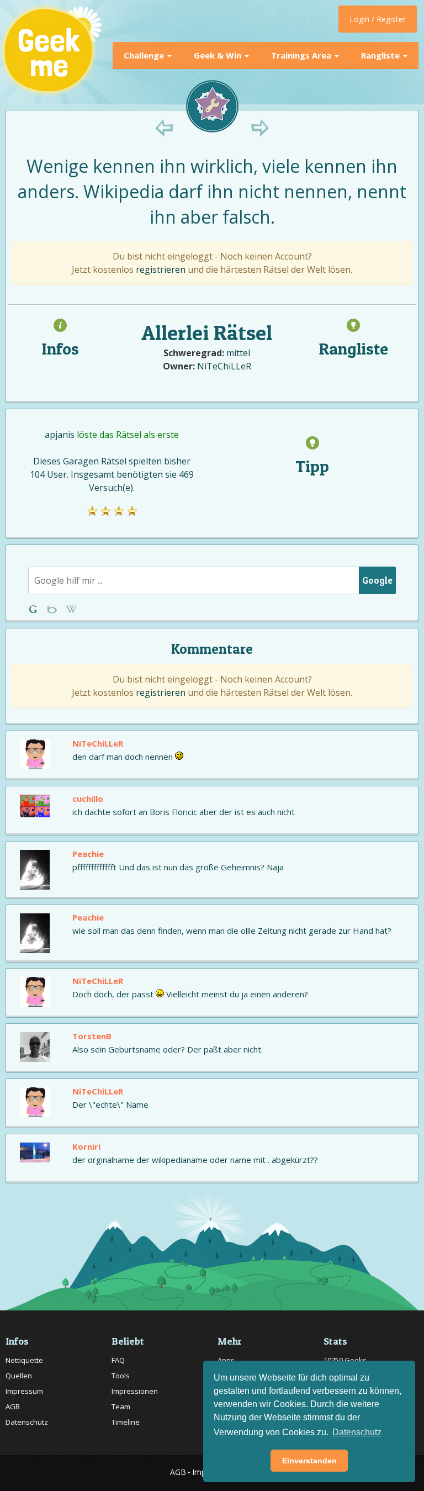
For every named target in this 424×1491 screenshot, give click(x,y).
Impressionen (135, 1391)
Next (260, 128)
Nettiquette (24, 1360)
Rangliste (381, 55)
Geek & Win (218, 55)
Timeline (126, 1422)
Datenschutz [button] (356, 1432)
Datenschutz (27, 1422)
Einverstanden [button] (309, 1460)
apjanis (60, 435)
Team (121, 1406)
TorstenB (92, 1035)
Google (377, 580)
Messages (71, 609)
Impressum (24, 1391)
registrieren (161, 269)
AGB (13, 1406)
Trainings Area (302, 55)
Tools (121, 1376)
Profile (53, 609)
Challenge (145, 55)
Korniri (86, 1146)
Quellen (19, 1376)
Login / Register (377, 19)
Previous (164, 128)
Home (35, 609)
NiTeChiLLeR (224, 366)
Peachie (88, 853)
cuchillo (87, 798)
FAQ (118, 1360)
